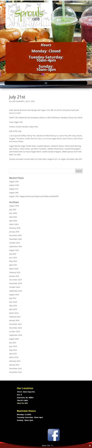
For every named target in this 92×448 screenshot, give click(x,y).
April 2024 (13, 309)
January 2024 (14, 320)
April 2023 (13, 353)
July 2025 (12, 254)
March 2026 (13, 224)
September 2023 (15, 335)
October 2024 (14, 287)
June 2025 (13, 257)
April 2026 (13, 220)
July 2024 (12, 298)
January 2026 (14, 232)
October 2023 (14, 331)
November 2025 (15, 239)
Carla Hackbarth (18, 101)
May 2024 (13, 305)
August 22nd (14, 185)
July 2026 (12, 209)
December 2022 (15, 368)
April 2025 (13, 265)
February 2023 (14, 361)
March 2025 (13, 269)
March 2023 (13, 357)
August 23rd (14, 181)
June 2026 (13, 213)
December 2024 (15, 280)
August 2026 (14, 206)
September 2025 (15, 246)
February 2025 (14, 272)
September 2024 (15, 291)
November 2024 (15, 283)
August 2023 (14, 339)
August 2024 (14, 294)
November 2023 (15, 328)
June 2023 (13, 346)
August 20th (14, 192)
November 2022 (15, 372)
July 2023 (12, 342)
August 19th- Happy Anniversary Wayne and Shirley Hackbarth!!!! (33, 196)
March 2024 (13, 313)
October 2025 (14, 243)
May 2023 (13, 350)
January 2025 (14, 276)
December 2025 (15, 235)
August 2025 (14, 250)
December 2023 (15, 324)
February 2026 (14, 228)
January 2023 (14, 365)
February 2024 (14, 317)
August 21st (13, 189)
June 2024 (13, 302)
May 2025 (13, 261)
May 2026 (13, 217)
